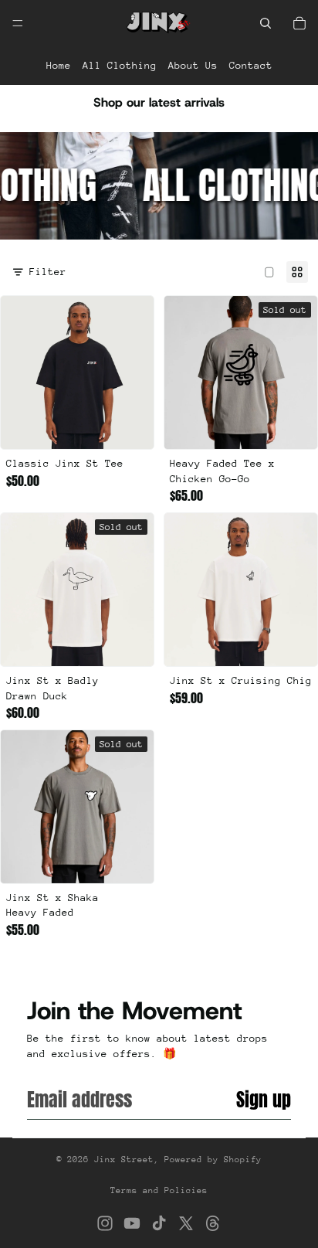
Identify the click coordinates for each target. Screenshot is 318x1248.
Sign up (263, 1100)
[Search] (265, 23)
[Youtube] (132, 1223)
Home (58, 65)
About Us (193, 65)
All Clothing (120, 65)
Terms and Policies (159, 1190)
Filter (47, 271)
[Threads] (213, 1223)
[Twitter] (186, 1223)
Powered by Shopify (213, 1159)
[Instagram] (105, 1223)
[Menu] (18, 23)
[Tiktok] (159, 1223)
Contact (250, 65)
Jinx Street (124, 1159)
